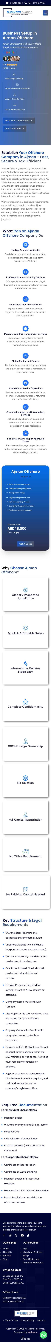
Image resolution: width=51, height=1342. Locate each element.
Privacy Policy (27, 1320)
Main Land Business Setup (32, 1254)
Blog (5, 1259)
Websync (33, 1332)
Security (41, 1320)
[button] (14, 129)
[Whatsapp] (43, 1335)
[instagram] (10, 1235)
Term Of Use (11, 1320)
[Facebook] (4, 1235)
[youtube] (22, 1235)
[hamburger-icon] (45, 13)
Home (6, 1248)
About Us (7, 1252)
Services (7, 1255)
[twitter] (16, 1235)
